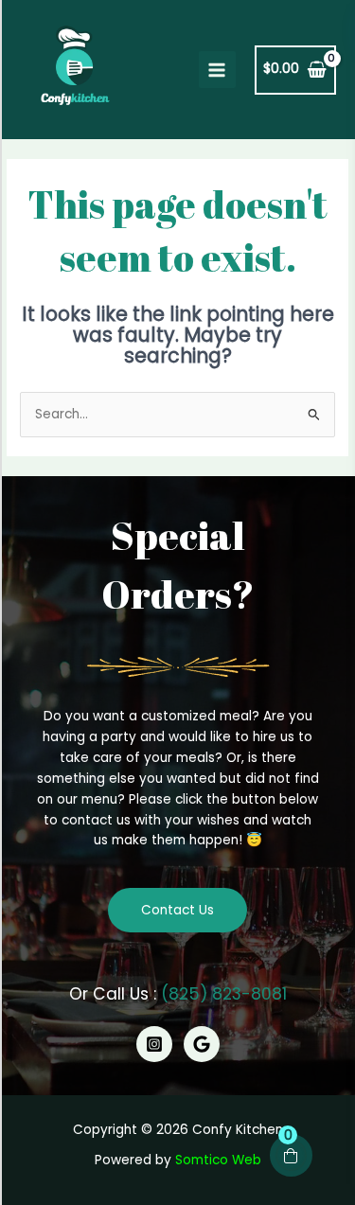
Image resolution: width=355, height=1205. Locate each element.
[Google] (202, 1044)
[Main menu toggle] (217, 69)
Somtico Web (218, 1160)
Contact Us (177, 910)
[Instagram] (154, 1044)
